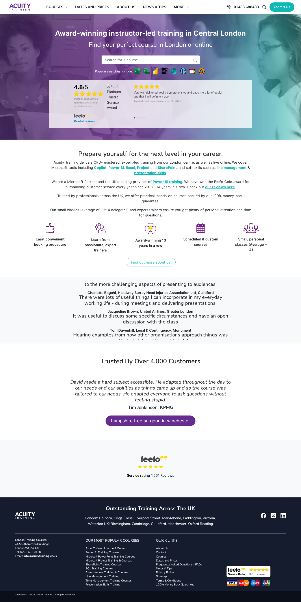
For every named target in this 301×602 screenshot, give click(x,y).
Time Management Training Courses (108, 581)
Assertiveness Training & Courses (106, 572)
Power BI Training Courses (102, 552)
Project (143, 167)
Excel (130, 167)
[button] (195, 59)
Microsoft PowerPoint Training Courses (110, 556)
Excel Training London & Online (105, 548)
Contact (161, 552)
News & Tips (154, 7)
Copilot (100, 167)
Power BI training (167, 181)
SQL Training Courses (99, 569)
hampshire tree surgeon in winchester (150, 420)
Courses (54, 7)
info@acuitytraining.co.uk (40, 556)
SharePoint (167, 167)
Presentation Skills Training (103, 585)
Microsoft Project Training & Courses (108, 561)
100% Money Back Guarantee (175, 585)
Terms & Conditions (168, 581)
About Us (126, 7)
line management (232, 167)
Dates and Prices (92, 7)
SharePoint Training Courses (103, 565)
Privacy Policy (165, 572)
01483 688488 (246, 7)
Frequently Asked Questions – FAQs (179, 565)
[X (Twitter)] (273, 515)
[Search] (264, 7)
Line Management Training (102, 576)
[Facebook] (263, 515)
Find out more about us (150, 262)
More (179, 7)
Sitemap (161, 576)
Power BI (116, 167)
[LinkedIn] (283, 515)
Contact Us (282, 7)
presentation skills (150, 173)
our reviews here (220, 187)
